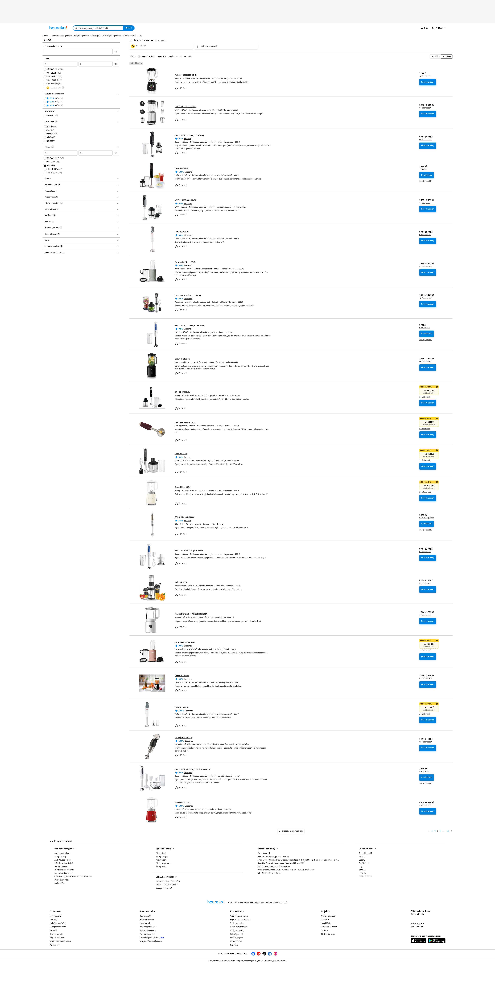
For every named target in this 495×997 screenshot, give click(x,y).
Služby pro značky (237, 930)
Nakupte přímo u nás (148, 926)
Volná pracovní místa (58, 926)
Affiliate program (236, 937)
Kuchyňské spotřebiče (81, 36)
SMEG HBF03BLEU (182, 392)
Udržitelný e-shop (327, 934)
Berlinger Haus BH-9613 (185, 422)
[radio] (45, 98)
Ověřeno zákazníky (328, 916)
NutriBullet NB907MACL (185, 642)
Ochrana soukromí (147, 934)
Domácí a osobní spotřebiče (62, 36)
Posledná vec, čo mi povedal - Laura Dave (273, 866)
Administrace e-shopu (239, 916)
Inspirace (324, 930)
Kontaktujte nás (417, 914)
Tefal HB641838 (181, 168)
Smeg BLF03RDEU (182, 802)
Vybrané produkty (266, 848)
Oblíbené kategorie (64, 848)
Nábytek (362, 873)
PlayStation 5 (364, 863)
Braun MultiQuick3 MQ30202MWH (189, 550)
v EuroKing (423, 169)
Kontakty (53, 919)
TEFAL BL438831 (182, 675)
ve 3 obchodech (425, 361)
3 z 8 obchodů (424, 397)
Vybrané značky (163, 848)
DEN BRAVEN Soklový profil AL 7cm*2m (273, 856)
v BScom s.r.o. (424, 327)
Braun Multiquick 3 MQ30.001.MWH (189, 325)
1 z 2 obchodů (424, 714)
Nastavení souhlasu (148, 930)
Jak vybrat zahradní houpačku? (168, 881)
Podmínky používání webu (275, 961)
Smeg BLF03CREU (182, 487)
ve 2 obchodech (425, 76)
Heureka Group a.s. (235, 961)
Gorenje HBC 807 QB (183, 737)
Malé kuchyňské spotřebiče (111, 36)
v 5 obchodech (425, 551)
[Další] (451, 831)
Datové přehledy (237, 934)
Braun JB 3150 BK (182, 359)
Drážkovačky (59, 883)
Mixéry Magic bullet (163, 863)
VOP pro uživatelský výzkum (151, 941)
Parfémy (362, 856)
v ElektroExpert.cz (426, 518)
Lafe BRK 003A (181, 453)
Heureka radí (145, 923)
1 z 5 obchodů (424, 460)
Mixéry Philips (161, 866)
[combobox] (98, 28)
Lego (361, 866)
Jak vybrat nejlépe (165, 876)
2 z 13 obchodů (425, 492)
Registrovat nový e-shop (240, 919)
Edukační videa (236, 941)
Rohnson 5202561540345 (185, 75)
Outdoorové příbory (62, 853)
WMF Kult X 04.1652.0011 (185, 106)
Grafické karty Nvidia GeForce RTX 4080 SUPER (73, 876)
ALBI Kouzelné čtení (62, 860)
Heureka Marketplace (238, 926)
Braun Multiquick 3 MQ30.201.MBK (189, 135)
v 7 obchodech (425, 108)
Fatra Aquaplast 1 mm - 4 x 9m (269, 873)
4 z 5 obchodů (424, 428)
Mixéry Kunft (161, 853)
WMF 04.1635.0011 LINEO (185, 200)
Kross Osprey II (263, 853)
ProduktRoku (325, 923)
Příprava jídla (95, 36)
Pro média (53, 930)
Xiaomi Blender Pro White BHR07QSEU (191, 614)
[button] (78, 51)
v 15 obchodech (425, 678)
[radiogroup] (81, 102)
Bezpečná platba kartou (149, 937)
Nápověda (234, 945)
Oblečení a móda (365, 876)
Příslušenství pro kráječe (64, 863)
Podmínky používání (57, 923)
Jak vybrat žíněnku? (164, 888)
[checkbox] (45, 69)
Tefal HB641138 (181, 707)
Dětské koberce (60, 866)
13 (448, 831)
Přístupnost (54, 945)
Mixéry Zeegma (162, 856)
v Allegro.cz (423, 771)
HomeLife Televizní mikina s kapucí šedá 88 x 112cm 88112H (280, 863)
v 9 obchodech (425, 234)
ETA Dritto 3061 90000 (184, 517)
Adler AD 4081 (181, 582)
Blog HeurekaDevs (57, 937)
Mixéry (140, 36)
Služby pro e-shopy (237, 923)
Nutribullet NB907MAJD (185, 262)
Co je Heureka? (55, 916)
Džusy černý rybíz (61, 880)
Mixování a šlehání (129, 36)
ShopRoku (324, 919)
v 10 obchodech (425, 266)
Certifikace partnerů (328, 926)
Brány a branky (60, 856)
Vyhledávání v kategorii (54, 46)
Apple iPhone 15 (365, 853)
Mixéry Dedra (161, 860)
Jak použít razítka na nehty (167, 884)
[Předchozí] (429, 831)
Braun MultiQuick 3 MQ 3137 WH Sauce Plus (193, 769)
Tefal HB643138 (181, 232)
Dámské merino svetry (63, 873)
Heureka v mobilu (147, 919)
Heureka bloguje (56, 934)
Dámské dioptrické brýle (64, 870)
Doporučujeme (366, 848)
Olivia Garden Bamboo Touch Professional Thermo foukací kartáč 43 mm (286, 870)
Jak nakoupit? (145, 916)
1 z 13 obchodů (425, 650)
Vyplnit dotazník (417, 926)
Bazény (362, 860)
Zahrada (362, 870)
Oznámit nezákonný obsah (60, 941)
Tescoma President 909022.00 (188, 295)
